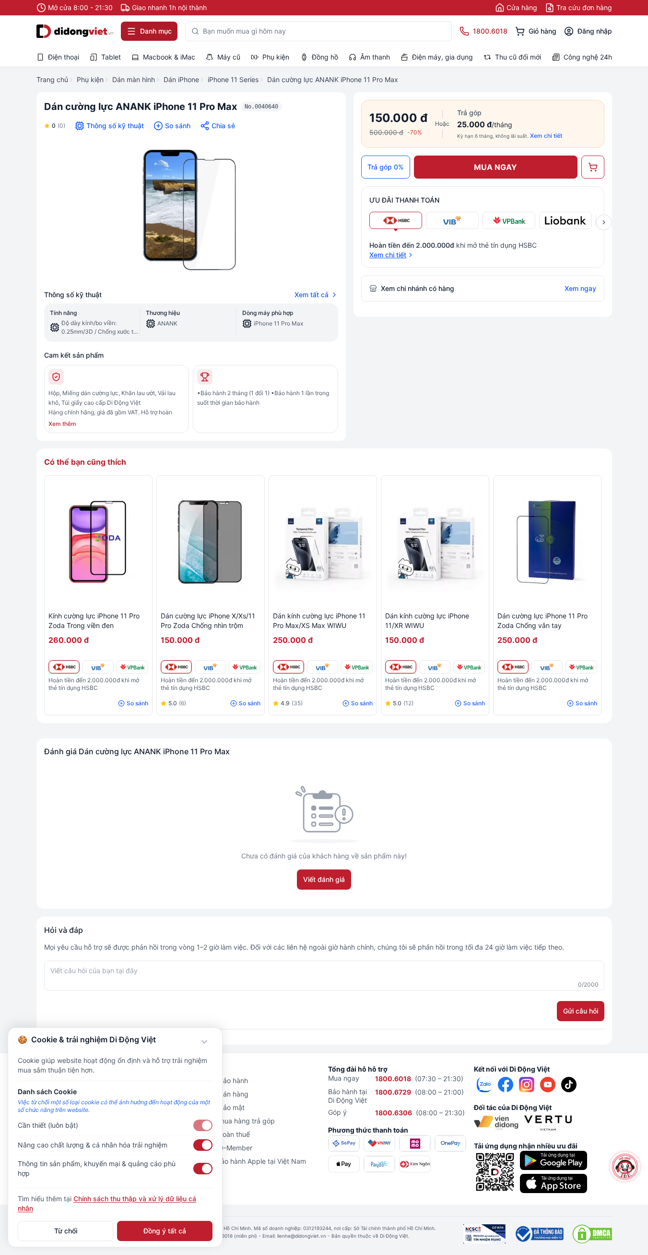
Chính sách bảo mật (213, 1107)
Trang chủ (52, 79)
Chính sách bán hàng (215, 1094)
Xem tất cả (312, 294)
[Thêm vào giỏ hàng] (592, 167)
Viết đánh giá (324, 879)
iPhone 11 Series (233, 79)
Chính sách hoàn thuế (216, 1134)
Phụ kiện (90, 79)
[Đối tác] (496, 1123)
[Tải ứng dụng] (553, 1160)
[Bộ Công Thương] (539, 1233)
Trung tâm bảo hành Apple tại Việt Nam (244, 1161)
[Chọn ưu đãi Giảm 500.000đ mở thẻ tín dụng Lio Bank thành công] (565, 220)
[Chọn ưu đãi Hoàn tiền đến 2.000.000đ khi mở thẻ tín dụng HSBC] (395, 220)
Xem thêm (62, 423)
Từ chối (65, 1231)
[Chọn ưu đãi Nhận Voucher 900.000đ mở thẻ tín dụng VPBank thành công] (509, 220)
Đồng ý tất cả (164, 1231)
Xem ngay (580, 288)
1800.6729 (393, 1092)
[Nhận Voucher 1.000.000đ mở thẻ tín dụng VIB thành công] (98, 667)
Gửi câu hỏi (580, 1011)
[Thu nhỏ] (204, 1042)
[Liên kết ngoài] (484, 1084)
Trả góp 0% (385, 167)
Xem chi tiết (546, 135)
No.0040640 (261, 106)
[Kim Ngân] (415, 1164)
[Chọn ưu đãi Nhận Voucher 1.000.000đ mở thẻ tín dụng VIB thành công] (452, 220)
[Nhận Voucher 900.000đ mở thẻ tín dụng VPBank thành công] (132, 667)
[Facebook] (505, 1084)
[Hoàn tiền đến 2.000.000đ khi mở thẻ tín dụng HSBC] (64, 667)
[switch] (202, 1125)
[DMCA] (592, 1233)
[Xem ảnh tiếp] (604, 222)
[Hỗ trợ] (625, 1167)
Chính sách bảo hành (215, 1080)
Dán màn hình (133, 79)
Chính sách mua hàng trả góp (228, 1121)
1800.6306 (393, 1113)
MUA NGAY (495, 167)
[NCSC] (484, 1233)
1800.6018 (393, 1078)
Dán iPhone (181, 79)
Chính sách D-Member (217, 1148)
